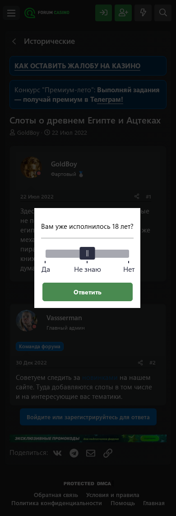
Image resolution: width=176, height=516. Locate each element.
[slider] (87, 253)
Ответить (88, 292)
